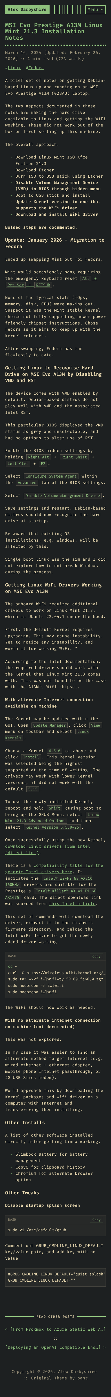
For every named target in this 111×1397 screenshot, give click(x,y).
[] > (55, 1347)
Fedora (36, 67)
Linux (14, 67)
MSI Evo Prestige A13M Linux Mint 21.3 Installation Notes (54, 31)
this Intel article (72, 903)
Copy (96, 956)
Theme (60, 1378)
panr (82, 1378)
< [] (55, 1329)
